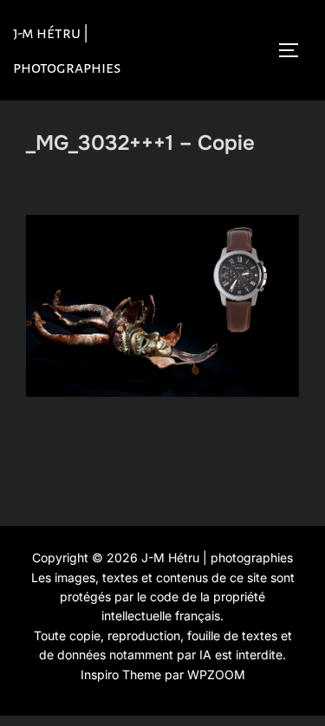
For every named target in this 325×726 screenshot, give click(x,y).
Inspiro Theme (121, 674)
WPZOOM (216, 674)
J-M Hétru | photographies (67, 50)
